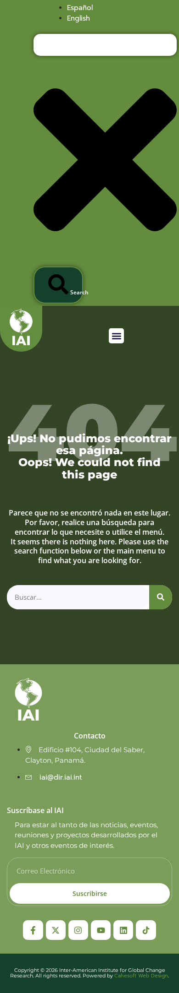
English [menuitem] (78, 18)
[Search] (160, 597)
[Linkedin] (123, 930)
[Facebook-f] (33, 930)
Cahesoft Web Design (141, 976)
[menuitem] (80, 8)
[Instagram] (78, 930)
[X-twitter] (56, 930)
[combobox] (105, 45)
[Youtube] (101, 930)
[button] (116, 335)
